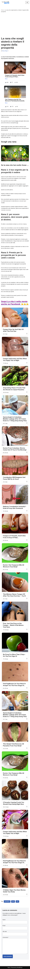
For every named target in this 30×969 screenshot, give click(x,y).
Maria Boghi (5, 50)
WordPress (19, 967)
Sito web (5, 931)
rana (13, 901)
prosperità (7, 901)
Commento (6, 937)
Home (2, 10)
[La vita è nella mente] (5, 2)
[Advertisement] (15, 25)
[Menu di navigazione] (27, 2)
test (17, 901)
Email (4, 925)
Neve (9, 967)
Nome (4, 919)
